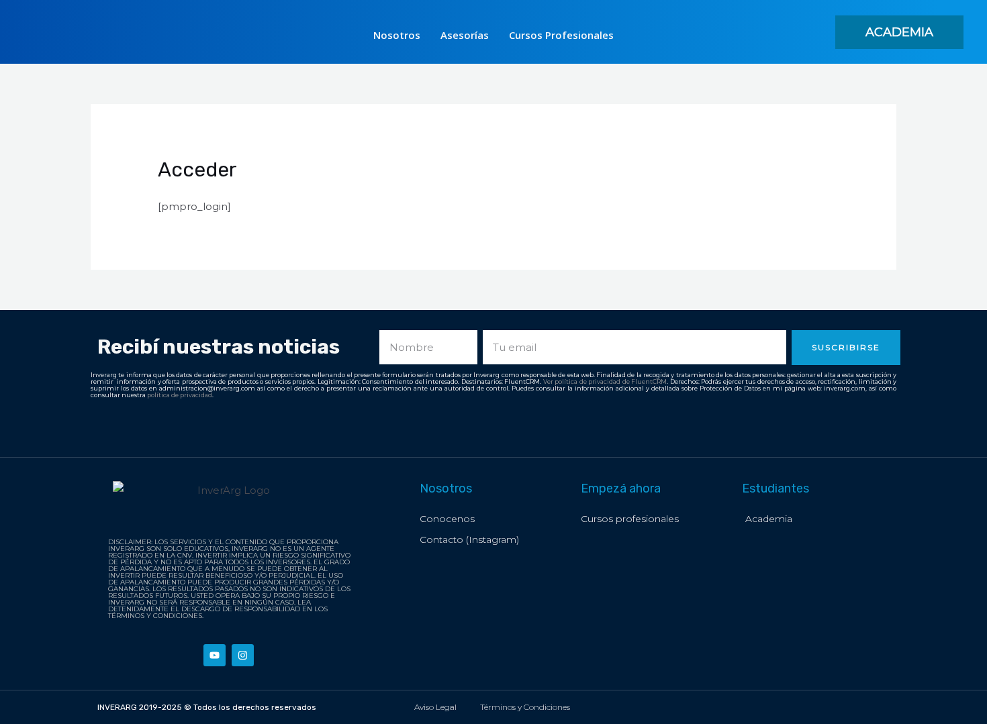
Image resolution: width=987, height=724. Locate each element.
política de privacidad (179, 395)
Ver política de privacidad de (587, 381)
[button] (899, 32)
